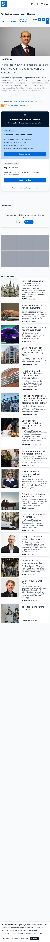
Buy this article (25, 180)
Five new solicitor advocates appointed (32, 562)
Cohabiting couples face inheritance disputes (33, 495)
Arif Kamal (8, 59)
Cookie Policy (23, 933)
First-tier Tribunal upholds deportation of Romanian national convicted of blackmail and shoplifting (34, 399)
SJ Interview (12, 21)
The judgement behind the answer (33, 608)
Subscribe (29, 222)
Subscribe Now (25, 154)
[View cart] (32, 4)
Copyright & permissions (16, 105)
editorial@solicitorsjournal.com (30, 101)
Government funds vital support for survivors (33, 452)
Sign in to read (32, 188)
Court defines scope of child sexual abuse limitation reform (32, 283)
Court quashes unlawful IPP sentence (33, 516)
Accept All (34, 938)
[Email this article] (47, 22)
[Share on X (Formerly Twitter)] (43, 19)
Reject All (24, 938)
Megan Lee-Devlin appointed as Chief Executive (31, 474)
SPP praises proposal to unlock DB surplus (33, 538)
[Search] (36, 4)
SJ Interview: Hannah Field (32, 582)
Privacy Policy (37, 933)
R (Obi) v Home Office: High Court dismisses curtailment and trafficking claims (32, 374)
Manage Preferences (10, 938)
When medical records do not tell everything (34, 306)
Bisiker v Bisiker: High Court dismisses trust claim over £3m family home (32, 351)
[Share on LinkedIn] (39, 19)
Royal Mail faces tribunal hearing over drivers (34, 329)
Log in (20, 222)
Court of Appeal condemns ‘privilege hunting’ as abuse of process (32, 424)
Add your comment (23, 21)
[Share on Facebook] (47, 19)
